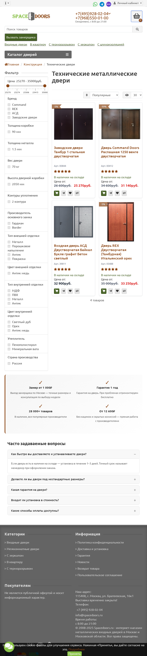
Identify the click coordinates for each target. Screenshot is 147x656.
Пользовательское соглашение (100, 575)
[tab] (73, 454)
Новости (83, 562)
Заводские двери (24, 117)
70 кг (15, 166)
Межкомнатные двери (23, 549)
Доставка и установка (93, 549)
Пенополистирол (24, 344)
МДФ (15, 290)
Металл (17, 242)
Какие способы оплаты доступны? (35, 510)
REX (14, 109)
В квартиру (38, 44)
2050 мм (17, 184)
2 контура (18, 201)
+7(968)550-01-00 (91, 17)
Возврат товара (88, 568)
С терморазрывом (62, 44)
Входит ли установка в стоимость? (35, 500)
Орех (15, 326)
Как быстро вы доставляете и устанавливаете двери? (48, 454)
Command (18, 104)
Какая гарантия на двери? (29, 489)
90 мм (16, 131)
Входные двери (16, 44)
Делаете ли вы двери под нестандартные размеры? (48, 479)
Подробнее (77, 649)
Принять (75, 653)
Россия (16, 363)
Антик (16, 254)
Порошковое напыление (19, 248)
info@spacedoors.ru (89, 615)
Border (16, 227)
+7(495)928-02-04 (91, 13)
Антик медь (20, 273)
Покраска (18, 258)
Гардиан (17, 223)
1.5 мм (16, 149)
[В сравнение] (77, 193)
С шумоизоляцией (110, 44)
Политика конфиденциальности (101, 542)
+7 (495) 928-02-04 (90, 609)
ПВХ (14, 295)
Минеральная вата (25, 349)
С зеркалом (86, 44)
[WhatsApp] (95, 4)
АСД (14, 113)
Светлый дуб (21, 322)
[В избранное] (70, 193)
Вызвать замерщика (20, 37)
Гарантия (84, 555)
